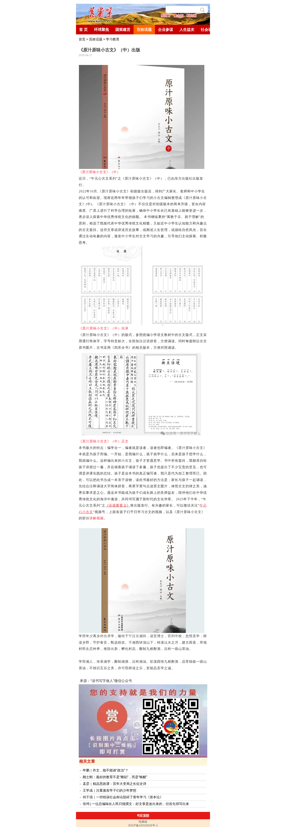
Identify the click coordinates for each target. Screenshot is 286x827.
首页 (82, 39)
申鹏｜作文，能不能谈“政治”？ (105, 770)
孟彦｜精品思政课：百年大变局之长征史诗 (114, 784)
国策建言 (122, 29)
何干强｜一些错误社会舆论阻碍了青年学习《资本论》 (123, 797)
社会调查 (208, 29)
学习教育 (112, 39)
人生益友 (187, 29)
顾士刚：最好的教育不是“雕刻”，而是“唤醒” (115, 777)
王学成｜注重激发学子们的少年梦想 (109, 790)
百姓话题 (144, 29)
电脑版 (143, 821)
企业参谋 (165, 29)
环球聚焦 (101, 29)
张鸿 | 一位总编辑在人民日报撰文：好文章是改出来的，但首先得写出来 (136, 804)
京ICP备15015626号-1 (143, 825)
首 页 (83, 29)
